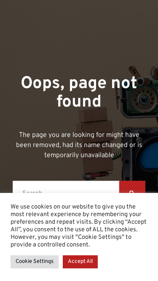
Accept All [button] (80, 261)
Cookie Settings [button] (35, 261)
